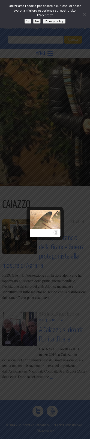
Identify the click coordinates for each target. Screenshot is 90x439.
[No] (84, 14)
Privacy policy (54, 21)
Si (27, 21)
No (37, 21)
